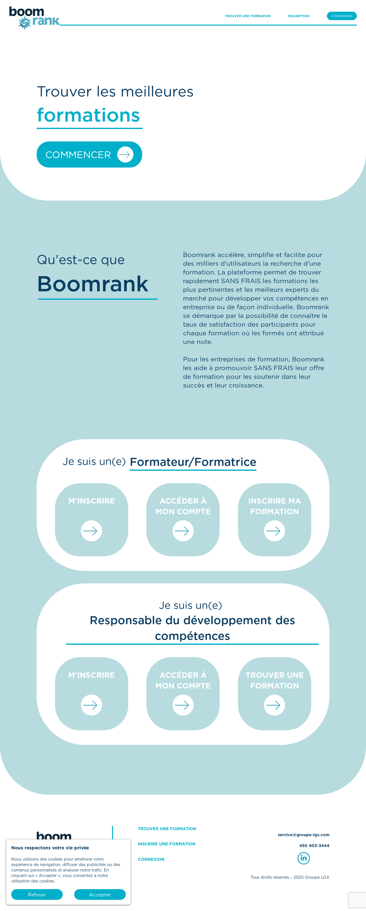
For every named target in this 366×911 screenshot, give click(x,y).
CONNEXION (341, 16)
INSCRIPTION (298, 16)
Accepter (100, 894)
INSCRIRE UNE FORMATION (166, 844)
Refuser (37, 894)
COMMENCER (78, 154)
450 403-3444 (314, 845)
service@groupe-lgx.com (303, 834)
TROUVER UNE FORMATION (248, 16)
